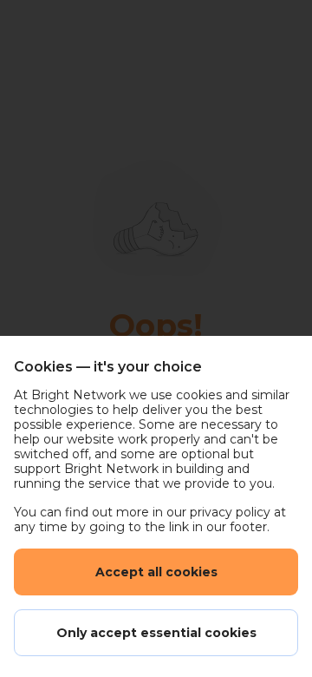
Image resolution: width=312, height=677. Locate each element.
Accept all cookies (156, 572)
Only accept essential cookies (156, 633)
